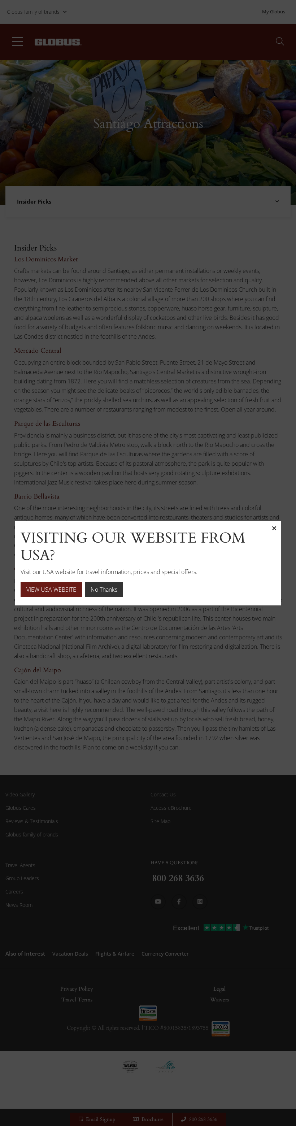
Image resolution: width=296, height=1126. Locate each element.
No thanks (104, 590)
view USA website (51, 590)
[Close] (274, 528)
